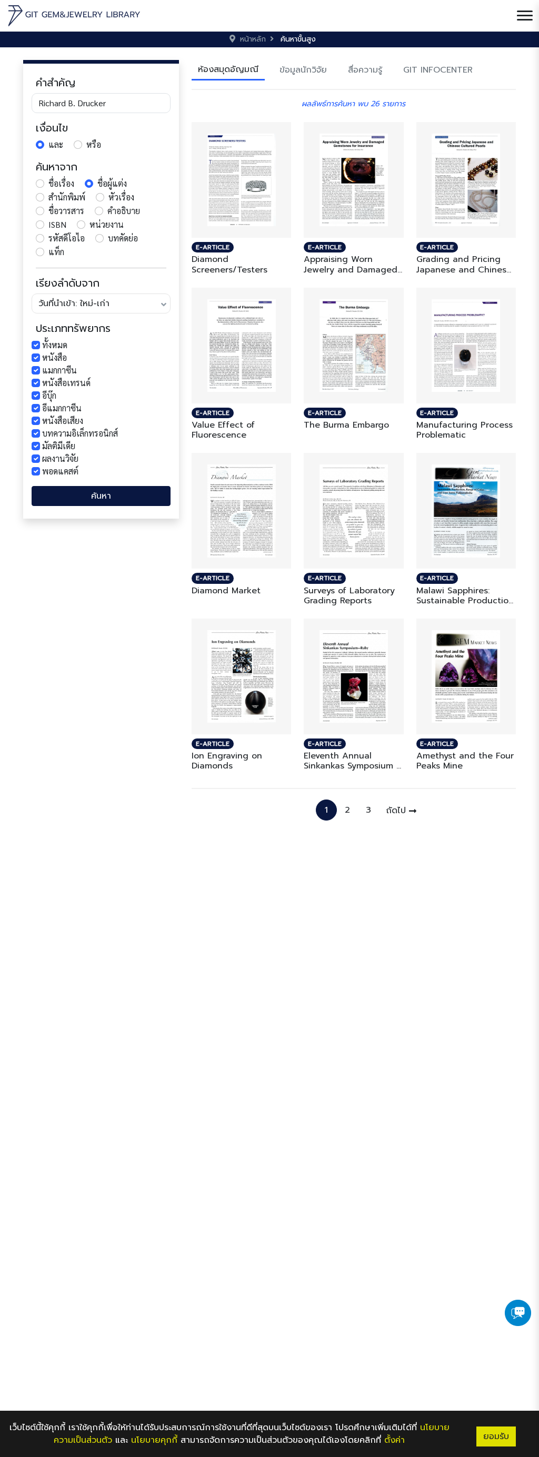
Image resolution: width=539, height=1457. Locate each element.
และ (55, 144)
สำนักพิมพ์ (66, 197)
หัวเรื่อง (121, 197)
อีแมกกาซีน (62, 407)
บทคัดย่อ (123, 238)
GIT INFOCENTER (438, 70)
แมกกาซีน (59, 370)
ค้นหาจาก (56, 166)
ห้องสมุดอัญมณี (228, 69)
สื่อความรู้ (365, 70)
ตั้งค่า (394, 1440)
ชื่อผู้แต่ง (112, 183)
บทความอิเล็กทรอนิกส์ (80, 433)
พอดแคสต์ (60, 471)
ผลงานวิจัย (60, 458)
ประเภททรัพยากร (73, 328)
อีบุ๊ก (49, 395)
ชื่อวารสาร (66, 210)
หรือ (93, 144)
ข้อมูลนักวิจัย (303, 70)
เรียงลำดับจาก (67, 283)
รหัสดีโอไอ (66, 238)
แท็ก (56, 251)
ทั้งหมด (54, 344)
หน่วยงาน (106, 224)
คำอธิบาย (123, 210)
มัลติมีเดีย (58, 445)
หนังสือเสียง (62, 420)
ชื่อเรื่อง (61, 183)
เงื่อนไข (52, 128)
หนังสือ (54, 357)
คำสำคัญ (55, 82)
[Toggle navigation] (525, 15)
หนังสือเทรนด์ (66, 382)
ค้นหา (101, 496)
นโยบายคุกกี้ (154, 1440)
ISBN (57, 224)
